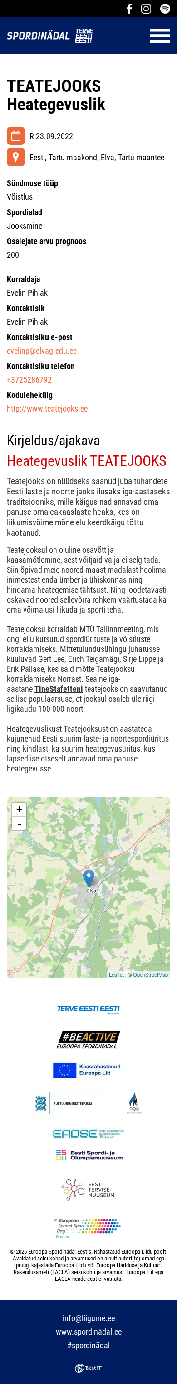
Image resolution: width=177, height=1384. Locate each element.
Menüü (136, 36)
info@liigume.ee (89, 1318)
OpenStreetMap (150, 974)
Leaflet (116, 974)
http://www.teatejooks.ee (47, 408)
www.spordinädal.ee (89, 1331)
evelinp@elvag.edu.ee (42, 350)
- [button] (19, 823)
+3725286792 (29, 379)
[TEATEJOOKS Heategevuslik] (88, 878)
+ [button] (19, 809)
